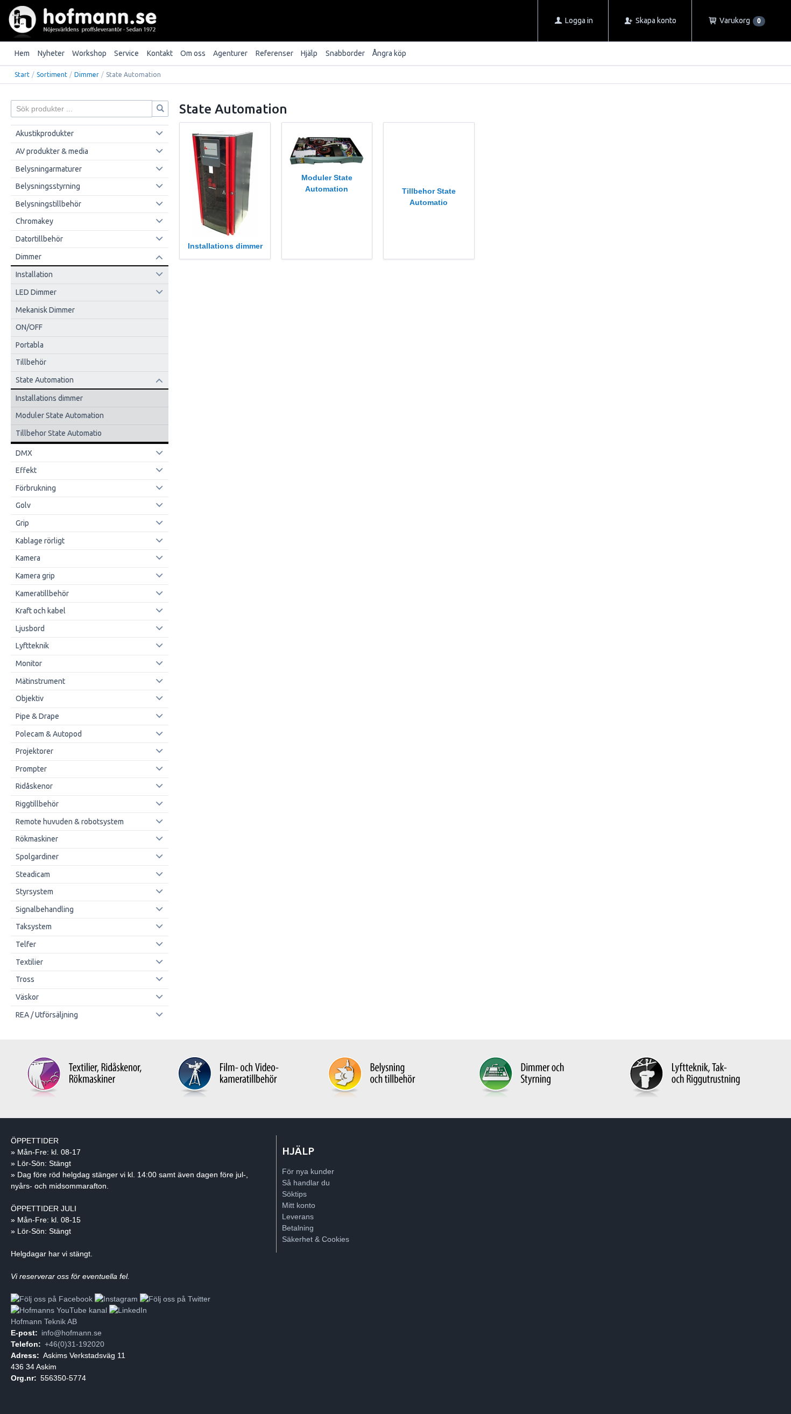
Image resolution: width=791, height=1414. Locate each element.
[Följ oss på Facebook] (52, 1299)
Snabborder (345, 53)
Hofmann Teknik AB (44, 1321)
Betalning (298, 1228)
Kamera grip (35, 575)
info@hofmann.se (71, 1332)
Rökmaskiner (37, 839)
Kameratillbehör (42, 593)
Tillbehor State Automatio (59, 433)
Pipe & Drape (37, 716)
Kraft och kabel (41, 610)
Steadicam (33, 874)
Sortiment (52, 74)
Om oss (193, 53)
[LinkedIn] (128, 1310)
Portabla (30, 345)
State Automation (45, 380)
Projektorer (34, 751)
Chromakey (34, 221)
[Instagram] (116, 1299)
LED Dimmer (36, 292)
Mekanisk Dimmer (45, 310)
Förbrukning (36, 488)
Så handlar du (306, 1182)
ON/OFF (29, 327)
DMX (24, 453)
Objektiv (30, 698)
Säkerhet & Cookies (315, 1239)
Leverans (298, 1216)
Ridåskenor (34, 786)
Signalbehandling (45, 909)
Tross (25, 979)
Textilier (29, 962)
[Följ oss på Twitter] (175, 1299)
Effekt (26, 470)
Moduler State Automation (60, 415)
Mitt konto (298, 1205)
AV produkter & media (52, 151)
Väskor (27, 997)
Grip (22, 523)
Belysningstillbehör (48, 204)
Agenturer (230, 53)
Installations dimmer (49, 398)
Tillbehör (31, 362)
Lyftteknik (32, 645)
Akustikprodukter (45, 133)
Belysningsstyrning (48, 186)
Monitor (29, 663)
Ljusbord (30, 628)
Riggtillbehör (37, 804)
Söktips (294, 1194)
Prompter (31, 769)
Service (126, 53)
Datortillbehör (39, 239)
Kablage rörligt (40, 540)
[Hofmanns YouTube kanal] (59, 1310)
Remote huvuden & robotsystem (70, 821)
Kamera (28, 558)
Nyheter (51, 53)
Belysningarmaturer (49, 169)
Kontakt (160, 53)
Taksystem (34, 926)
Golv (23, 505)
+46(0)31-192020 (74, 1344)
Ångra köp (389, 53)
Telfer (26, 944)
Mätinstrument (40, 681)
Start (22, 74)
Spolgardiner (37, 856)
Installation (34, 274)
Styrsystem (34, 891)
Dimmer (86, 74)
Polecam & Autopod (49, 734)
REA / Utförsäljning (47, 1014)
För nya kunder (308, 1171)
